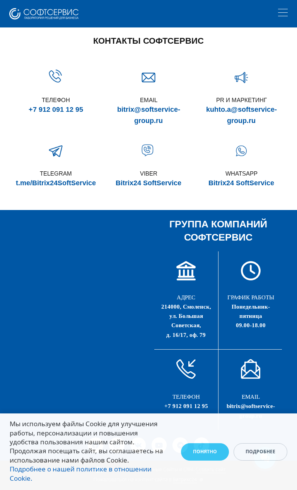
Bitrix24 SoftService (148, 183)
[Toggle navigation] (283, 14)
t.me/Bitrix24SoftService (56, 183)
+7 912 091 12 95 (56, 109)
